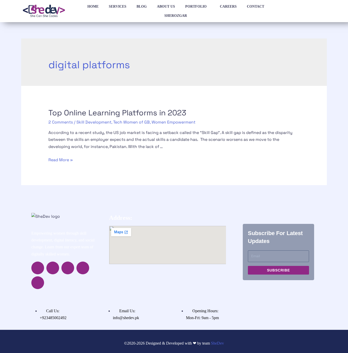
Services (117, 6)
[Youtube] (37, 282)
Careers (228, 6)
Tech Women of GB (131, 122)
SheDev (217, 343)
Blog (142, 6)
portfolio (196, 6)
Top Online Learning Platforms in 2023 (117, 113)
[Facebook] (37, 268)
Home (93, 6)
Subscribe (278, 270)
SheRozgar (175, 16)
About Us (166, 6)
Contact (255, 6)
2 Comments (60, 122)
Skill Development (93, 122)
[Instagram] (52, 268)
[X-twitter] (67, 268)
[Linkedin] (82, 268)
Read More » (60, 159)
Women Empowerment (173, 122)
